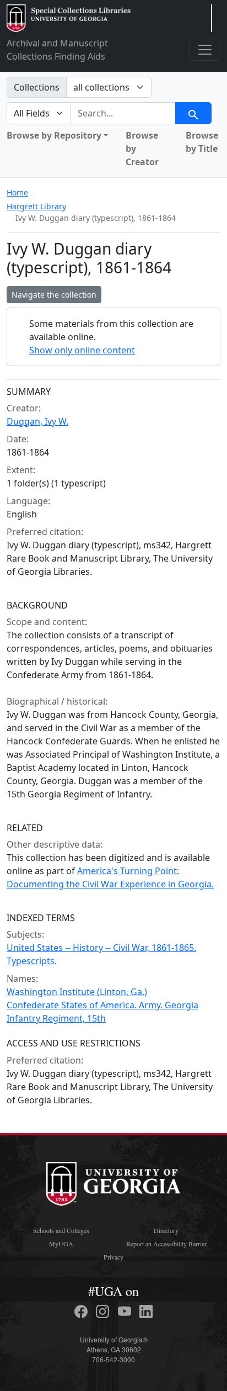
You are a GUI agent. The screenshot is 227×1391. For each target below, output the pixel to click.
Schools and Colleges (61, 1230)
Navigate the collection (54, 294)
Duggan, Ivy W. (37, 421)
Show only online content (82, 350)
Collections (37, 87)
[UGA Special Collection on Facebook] (82, 1311)
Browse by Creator (142, 148)
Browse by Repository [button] (54, 135)
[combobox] (123, 113)
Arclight (69, 18)
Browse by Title (202, 142)
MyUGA (61, 1243)
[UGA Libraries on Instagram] (104, 1311)
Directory (166, 1230)
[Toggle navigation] (205, 50)
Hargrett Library (36, 206)
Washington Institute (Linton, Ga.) (77, 992)
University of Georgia (113, 1184)
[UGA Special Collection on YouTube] (126, 1311)
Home (17, 192)
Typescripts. (32, 961)
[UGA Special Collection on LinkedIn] (146, 1311)
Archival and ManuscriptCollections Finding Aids (57, 49)
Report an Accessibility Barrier (166, 1243)
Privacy (113, 1256)
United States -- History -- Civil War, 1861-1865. (101, 948)
